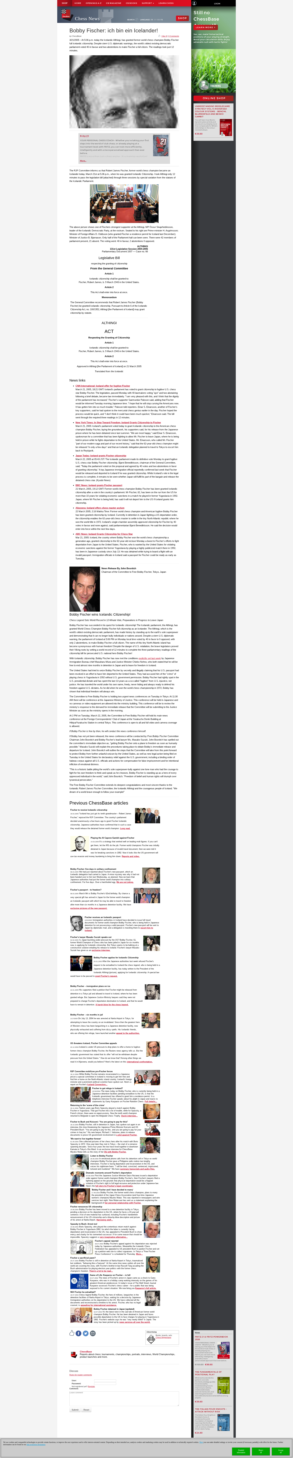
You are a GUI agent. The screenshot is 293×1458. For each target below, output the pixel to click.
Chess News (87, 18)
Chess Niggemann (163, 1337)
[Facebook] (78, 1333)
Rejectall (261, 1451)
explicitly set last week (150, 658)
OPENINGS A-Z (93, 3)
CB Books (131, 3)
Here (201, 1442)
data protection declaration (36, 1444)
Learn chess (166, 3)
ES (158, 20)
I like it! (164, 36)
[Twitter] (85, 1333)
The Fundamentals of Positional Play (208, 1373)
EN (155, 20)
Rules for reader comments (80, 1375)
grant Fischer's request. (106, 976)
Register (91, 1386)
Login (217, 3)
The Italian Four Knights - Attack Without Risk (211, 1410)
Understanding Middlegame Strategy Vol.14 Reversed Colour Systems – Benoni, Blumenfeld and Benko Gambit (212, 111)
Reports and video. (131, 856)
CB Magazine (113, 3)
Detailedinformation (241, 1451)
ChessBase (86, 1351)
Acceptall (280, 1451)
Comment (73, 1389)
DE (152, 20)
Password (76, 1384)
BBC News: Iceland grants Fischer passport (99, 485)
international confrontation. (140, 1062)
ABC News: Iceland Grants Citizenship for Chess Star (104, 534)
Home (77, 3)
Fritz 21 (84, 136)
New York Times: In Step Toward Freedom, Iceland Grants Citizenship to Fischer (118, 422)
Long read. (125, 828)
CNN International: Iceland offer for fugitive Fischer (103, 386)
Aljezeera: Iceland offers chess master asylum (100, 508)
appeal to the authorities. (128, 1033)
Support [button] (147, 3)
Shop (65, 3)
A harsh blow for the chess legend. (112, 1005)
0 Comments (173, 36)
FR (162, 20)
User (74, 1381)
